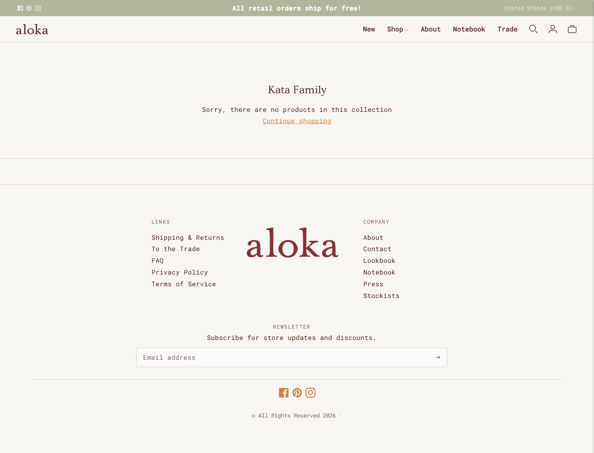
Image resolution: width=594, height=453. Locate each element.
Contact (377, 248)
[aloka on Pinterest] (29, 8)
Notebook (469, 29)
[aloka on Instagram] (38, 8)
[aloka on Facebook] (20, 8)
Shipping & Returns (188, 237)
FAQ (158, 260)
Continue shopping (297, 120)
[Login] (552, 29)
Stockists (381, 295)
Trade (507, 29)
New (369, 29)
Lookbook (379, 260)
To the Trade (176, 248)
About (431, 29)
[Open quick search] (533, 29)
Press (373, 283)
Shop (395, 29)
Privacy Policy (180, 272)
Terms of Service (184, 283)
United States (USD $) (538, 8)
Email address (165, 348)
